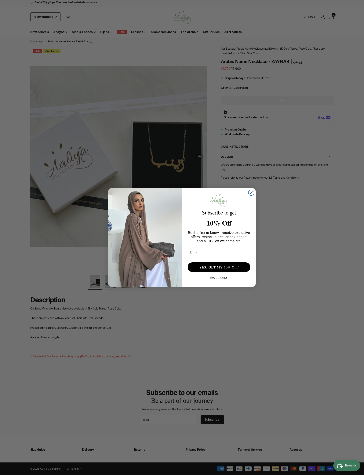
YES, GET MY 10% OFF (219, 267)
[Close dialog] (251, 193)
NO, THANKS (219, 277)
